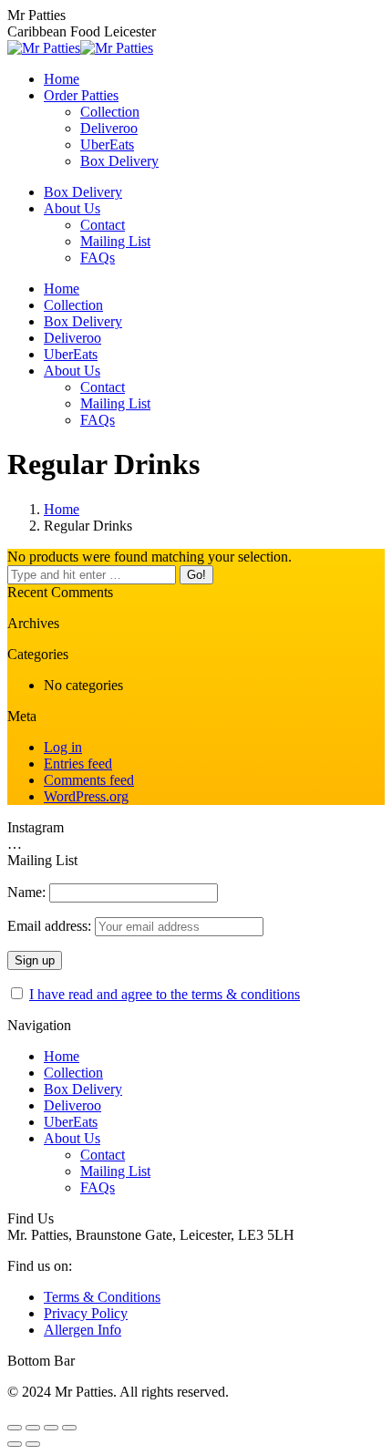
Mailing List (115, 1171)
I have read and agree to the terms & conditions (164, 994)
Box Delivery (83, 1089)
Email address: (51, 926)
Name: (26, 892)
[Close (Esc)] (14, 1427)
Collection (73, 1072)
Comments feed (89, 780)
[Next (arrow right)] (33, 1444)
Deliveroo (72, 1105)
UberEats (71, 1122)
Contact (102, 1154)
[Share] (33, 1427)
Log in (63, 747)
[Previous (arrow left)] (14, 1444)
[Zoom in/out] (69, 1427)
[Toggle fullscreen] (51, 1427)
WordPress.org (86, 796)
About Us (72, 1138)
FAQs (97, 1187)
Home (61, 509)
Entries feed (78, 763)
